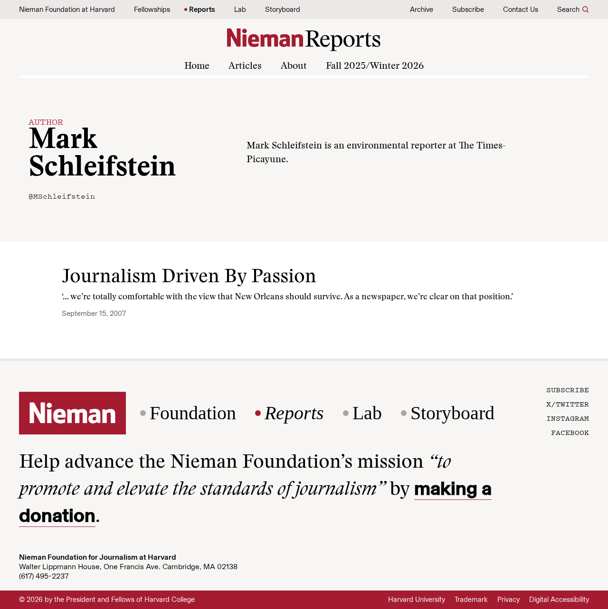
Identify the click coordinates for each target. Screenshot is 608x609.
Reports (202, 9)
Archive (421, 9)
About (294, 66)
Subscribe (468, 9)
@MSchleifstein (61, 196)
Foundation (193, 413)
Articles (245, 66)
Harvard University (416, 599)
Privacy (508, 599)
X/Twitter (567, 403)
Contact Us (520, 9)
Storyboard (282, 9)
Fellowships (152, 9)
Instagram (567, 418)
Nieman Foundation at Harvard (67, 9)
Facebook (570, 432)
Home (196, 66)
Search (568, 9)
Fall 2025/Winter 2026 (375, 66)
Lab (240, 9)
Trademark (471, 599)
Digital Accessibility (559, 599)
